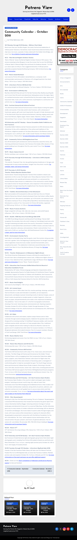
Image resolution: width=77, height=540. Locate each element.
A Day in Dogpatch (65, 78)
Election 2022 (64, 139)
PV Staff (11, 40)
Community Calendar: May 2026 (45, 509)
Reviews (62, 225)
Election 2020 (64, 135)
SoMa (61, 233)
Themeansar (55, 537)
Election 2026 (64, 147)
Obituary (62, 201)
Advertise (43, 19)
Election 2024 (64, 143)
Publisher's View (64, 221)
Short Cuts (63, 229)
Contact (65, 19)
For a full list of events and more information (25, 54)
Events (62, 151)
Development (64, 113)
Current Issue (18, 19)
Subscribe (35, 19)
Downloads (63, 121)
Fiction (62, 158)
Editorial (62, 131)
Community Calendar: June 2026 (28, 509)
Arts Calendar (64, 89)
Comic (62, 97)
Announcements (65, 82)
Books (62, 93)
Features (62, 155)
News (61, 186)
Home (10, 19)
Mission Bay (63, 182)
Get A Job (63, 166)
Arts (61, 86)
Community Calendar (11, 27)
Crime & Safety (64, 109)
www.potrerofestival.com (23, 374)
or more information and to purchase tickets (36, 136)
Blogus (48, 537)
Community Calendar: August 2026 (12, 509)
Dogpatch (63, 117)
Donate (50, 19)
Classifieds (27, 19)
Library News (64, 178)
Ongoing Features (65, 205)
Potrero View (38, 8)
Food (61, 162)
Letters (62, 174)
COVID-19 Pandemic (66, 105)
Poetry (62, 209)
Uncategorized (64, 237)
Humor (62, 170)
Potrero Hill (63, 217)
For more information (21, 102)
